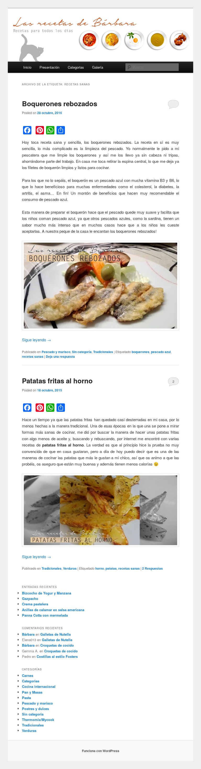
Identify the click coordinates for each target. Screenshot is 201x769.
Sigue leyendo (36, 339)
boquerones (140, 351)
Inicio (27, 67)
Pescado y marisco (56, 351)
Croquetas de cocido (57, 645)
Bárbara (28, 634)
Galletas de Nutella (55, 634)
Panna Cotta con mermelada (45, 615)
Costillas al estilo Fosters (57, 656)
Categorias (76, 67)
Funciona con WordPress (100, 750)
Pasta (26, 697)
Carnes (27, 675)
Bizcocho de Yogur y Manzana (46, 593)
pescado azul (161, 351)
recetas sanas (32, 356)
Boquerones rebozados (59, 103)
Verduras (70, 568)
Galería (97, 67)
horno (99, 568)
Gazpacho (30, 598)
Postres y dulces (35, 708)
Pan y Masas (32, 692)
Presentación (49, 67)
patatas (111, 568)
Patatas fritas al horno (57, 380)
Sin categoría (82, 351)
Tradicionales (103, 351)
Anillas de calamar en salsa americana (53, 609)
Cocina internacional (38, 686)
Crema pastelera (35, 603)
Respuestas (152, 568)
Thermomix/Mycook (38, 719)
